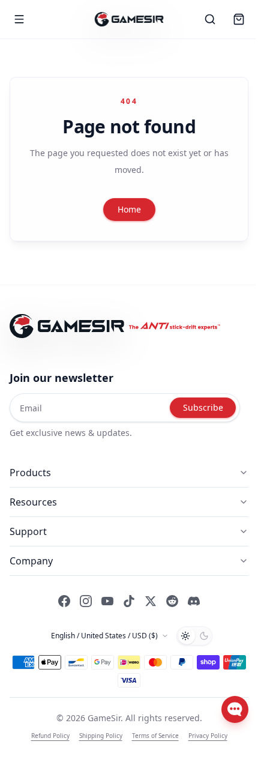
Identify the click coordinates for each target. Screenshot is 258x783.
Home (129, 209)
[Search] (210, 19)
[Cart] (238, 19)
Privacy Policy (207, 735)
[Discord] (194, 601)
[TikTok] (129, 601)
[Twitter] (151, 601)
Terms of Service (155, 735)
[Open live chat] (234, 709)
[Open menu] (19, 19)
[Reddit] (172, 601)
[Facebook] (64, 601)
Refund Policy (50, 735)
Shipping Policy (100, 735)
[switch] (194, 635)
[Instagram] (86, 601)
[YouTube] (107, 601)
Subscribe (203, 407)
